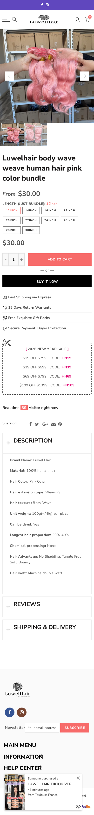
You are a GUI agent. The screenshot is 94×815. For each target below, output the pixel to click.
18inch (69, 210)
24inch (50, 220)
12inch (12, 210)
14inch (31, 210)
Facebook (30, 424)
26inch (69, 220)
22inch (31, 220)
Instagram (22, 712)
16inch (50, 210)
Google (45, 424)
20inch (12, 220)
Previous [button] (9, 76)
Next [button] (84, 76)
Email (53, 424)
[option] (47, 76)
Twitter (37, 424)
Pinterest (60, 424)
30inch (31, 230)
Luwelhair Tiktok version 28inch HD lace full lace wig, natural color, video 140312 (52, 784)
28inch (12, 230)
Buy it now (47, 281)
